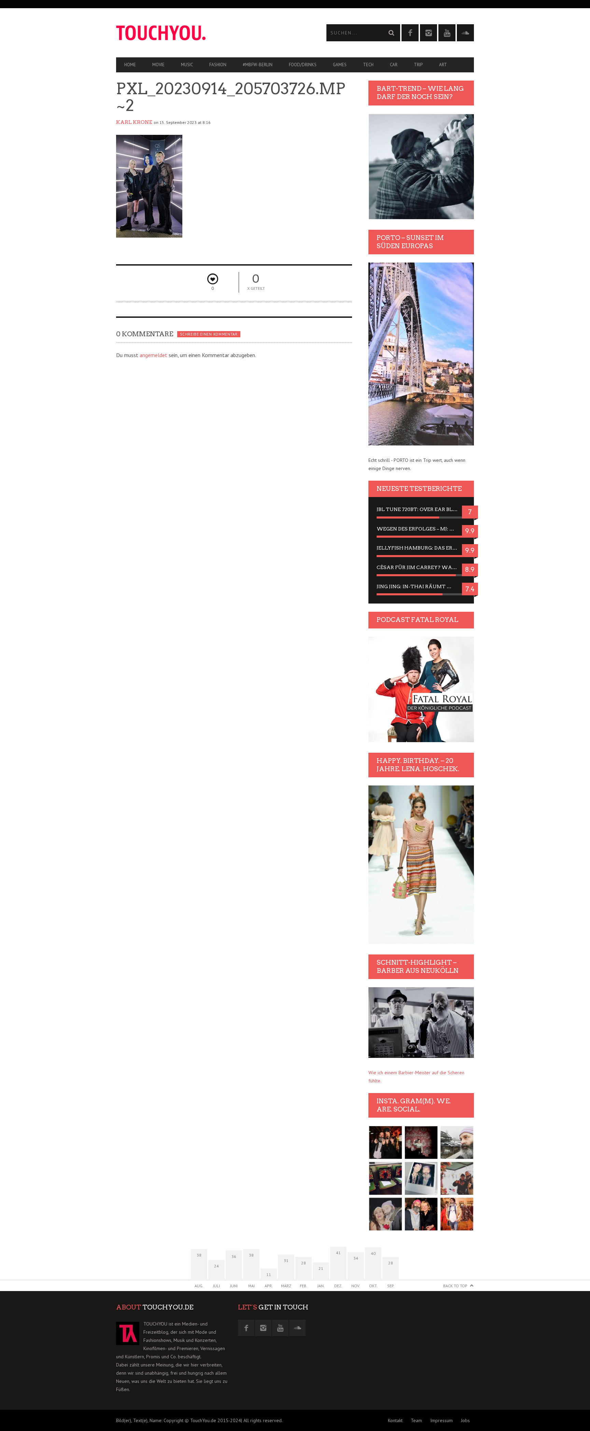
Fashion (217, 65)
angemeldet (153, 355)
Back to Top (455, 1285)
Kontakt (395, 1420)
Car (393, 65)
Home (130, 65)
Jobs (465, 1420)
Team (416, 1420)
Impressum (441, 1420)
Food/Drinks (303, 65)
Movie (158, 65)
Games (340, 65)
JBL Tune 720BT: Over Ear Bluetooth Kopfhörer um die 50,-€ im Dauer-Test (421, 509)
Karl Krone (134, 122)
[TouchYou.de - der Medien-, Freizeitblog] (205, 32)
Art (443, 65)
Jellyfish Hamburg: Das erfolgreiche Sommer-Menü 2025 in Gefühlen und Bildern (421, 548)
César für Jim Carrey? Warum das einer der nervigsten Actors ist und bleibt (421, 567)
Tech (368, 65)
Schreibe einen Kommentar (209, 334)
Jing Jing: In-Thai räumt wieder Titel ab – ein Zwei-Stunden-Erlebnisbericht (421, 586)
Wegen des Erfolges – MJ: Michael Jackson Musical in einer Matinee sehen (421, 529)
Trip (418, 65)
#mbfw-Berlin (257, 65)
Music (187, 65)
